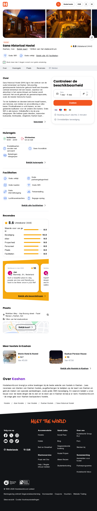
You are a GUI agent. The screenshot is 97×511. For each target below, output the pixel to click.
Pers (78, 441)
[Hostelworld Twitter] (11, 435)
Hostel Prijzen (62, 453)
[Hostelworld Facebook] (6, 435)
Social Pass (61, 435)
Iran (13, 49)
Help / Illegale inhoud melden (44, 465)
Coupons (58, 494)
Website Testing (79, 494)
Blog (59, 441)
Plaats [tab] (28, 68)
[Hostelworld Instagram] (17, 435)
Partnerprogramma (84, 466)
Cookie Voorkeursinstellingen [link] (27, 500)
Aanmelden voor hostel (83, 459)
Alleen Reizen (62, 459)
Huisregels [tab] (16, 68)
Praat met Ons (43, 459)
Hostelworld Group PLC (84, 435)
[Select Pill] (58, 4)
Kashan (6, 49)
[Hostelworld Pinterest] (11, 441)
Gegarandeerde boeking (63, 447)
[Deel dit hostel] (91, 37)
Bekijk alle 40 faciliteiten (47, 55)
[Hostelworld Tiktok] (17, 441)
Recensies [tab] (41, 68)
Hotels (40, 441)
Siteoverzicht (9, 500)
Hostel (6, 42)
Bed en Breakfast (45, 447)
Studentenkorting (64, 466)
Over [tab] (5, 68)
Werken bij (81, 447)
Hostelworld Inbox (84, 472)
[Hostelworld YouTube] (6, 441)
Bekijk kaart (22, 49)
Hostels (41, 435)
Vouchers (67, 494)
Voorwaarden (47, 494)
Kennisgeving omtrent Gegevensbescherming (22, 494)
